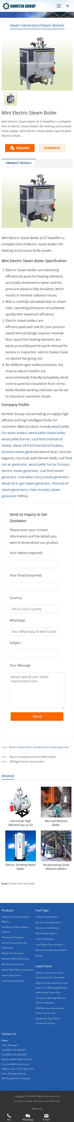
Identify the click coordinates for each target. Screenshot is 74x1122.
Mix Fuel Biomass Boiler (56, 823)
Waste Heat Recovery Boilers (17, 969)
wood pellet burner (16, 439)
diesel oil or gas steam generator (26, 483)
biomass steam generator (21, 452)
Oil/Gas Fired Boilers (47, 917)
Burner (39, 955)
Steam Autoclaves (11, 975)
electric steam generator (20, 471)
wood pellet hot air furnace (49, 464)
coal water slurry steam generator (43, 477)
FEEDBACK (52, 148)
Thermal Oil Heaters (13, 937)
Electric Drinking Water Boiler (21, 867)
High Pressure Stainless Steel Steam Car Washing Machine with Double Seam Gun (52, 987)
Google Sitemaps (33, 1101)
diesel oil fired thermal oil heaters (38, 445)
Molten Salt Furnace (12, 953)
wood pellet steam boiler (47, 433)
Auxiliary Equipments (13, 980)
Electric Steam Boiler (20, 747)
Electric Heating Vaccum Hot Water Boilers (32, 756)
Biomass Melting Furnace (15, 958)
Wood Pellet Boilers (46, 933)
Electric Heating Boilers (48, 922)
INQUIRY (23, 148)
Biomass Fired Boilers (47, 928)
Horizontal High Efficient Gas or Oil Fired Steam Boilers (21, 823)
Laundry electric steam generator (51, 747)
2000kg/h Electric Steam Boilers (27, 761)
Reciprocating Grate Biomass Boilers (56, 867)
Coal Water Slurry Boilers (49, 944)
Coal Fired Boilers (45, 939)
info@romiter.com (19, 1064)
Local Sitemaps (52, 1101)
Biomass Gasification (13, 964)
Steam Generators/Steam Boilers (37, 25)
